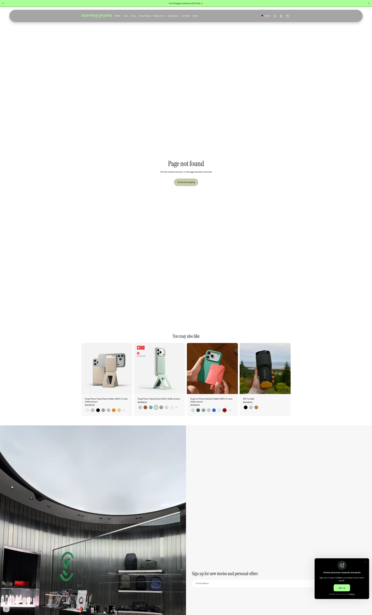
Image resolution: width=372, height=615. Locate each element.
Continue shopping (186, 182)
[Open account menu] (281, 16)
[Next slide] (369, 3)
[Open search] (275, 16)
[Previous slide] (3, 3)
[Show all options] (123, 410)
